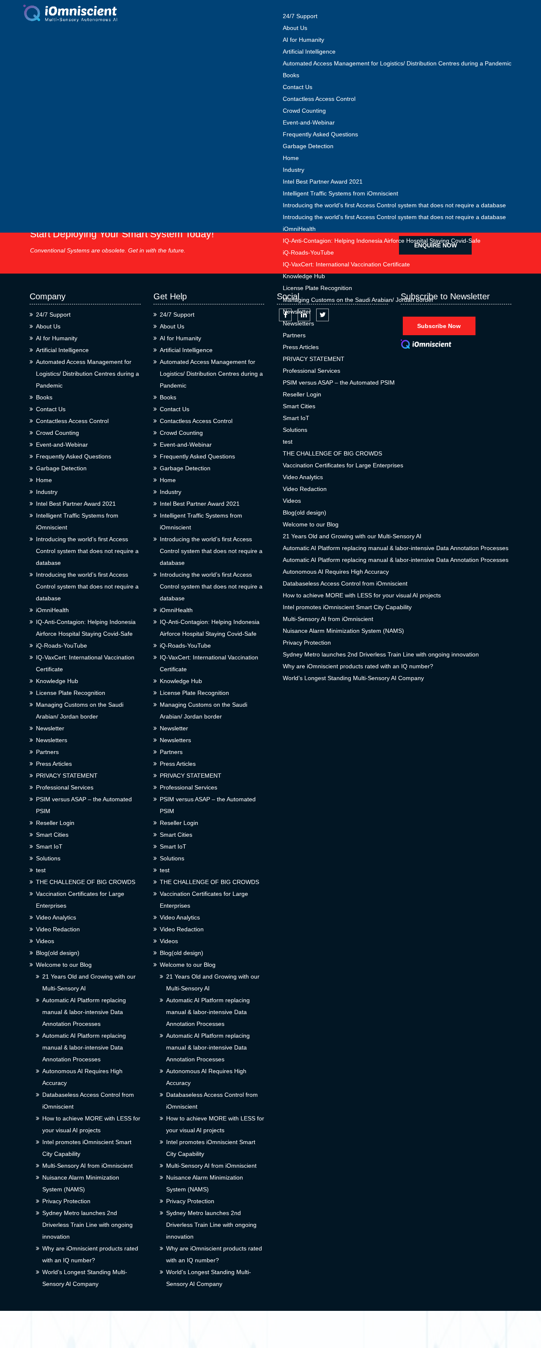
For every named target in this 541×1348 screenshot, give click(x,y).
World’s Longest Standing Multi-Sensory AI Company (353, 678)
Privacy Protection (307, 642)
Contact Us (297, 87)
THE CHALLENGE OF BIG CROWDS (332, 453)
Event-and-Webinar (309, 122)
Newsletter (297, 311)
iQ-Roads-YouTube (308, 252)
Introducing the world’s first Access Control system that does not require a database (394, 205)
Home (291, 158)
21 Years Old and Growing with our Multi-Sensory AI (352, 536)
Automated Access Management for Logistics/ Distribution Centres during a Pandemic (397, 63)
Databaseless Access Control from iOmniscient (345, 583)
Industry (293, 169)
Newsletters (298, 323)
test (287, 441)
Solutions (295, 429)
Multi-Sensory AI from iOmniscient (328, 619)
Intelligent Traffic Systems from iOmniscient (340, 193)
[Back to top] (525, 1311)
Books (291, 75)
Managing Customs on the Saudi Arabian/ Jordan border (358, 299)
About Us (295, 27)
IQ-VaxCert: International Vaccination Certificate (346, 264)
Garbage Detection (308, 146)
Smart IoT (296, 418)
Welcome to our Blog (311, 524)
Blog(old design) (304, 512)
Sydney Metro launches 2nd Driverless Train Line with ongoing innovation (381, 654)
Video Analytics (303, 477)
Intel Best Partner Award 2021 (323, 181)
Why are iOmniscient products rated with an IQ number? (358, 666)
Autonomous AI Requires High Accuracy (336, 571)
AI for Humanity (303, 39)
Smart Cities (299, 406)
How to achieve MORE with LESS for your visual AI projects (362, 595)
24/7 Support (300, 16)
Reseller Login (302, 394)
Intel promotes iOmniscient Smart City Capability (347, 607)
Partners (294, 335)
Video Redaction (305, 488)
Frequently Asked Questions (320, 134)
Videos (292, 500)
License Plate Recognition (317, 288)
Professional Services (311, 370)
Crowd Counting (304, 110)
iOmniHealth (299, 228)
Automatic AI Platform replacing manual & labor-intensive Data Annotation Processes (395, 548)
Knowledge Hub (304, 276)
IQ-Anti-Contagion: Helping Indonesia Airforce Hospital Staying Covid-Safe (382, 240)
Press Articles (301, 347)
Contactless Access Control (319, 98)
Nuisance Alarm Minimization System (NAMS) (343, 630)
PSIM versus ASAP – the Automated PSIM (339, 382)
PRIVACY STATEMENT (313, 358)
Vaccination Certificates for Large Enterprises (343, 465)
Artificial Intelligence (309, 51)
